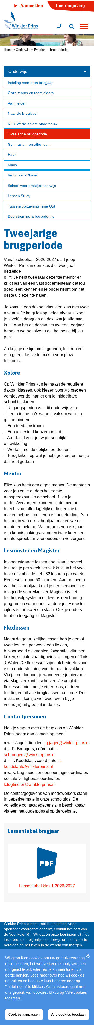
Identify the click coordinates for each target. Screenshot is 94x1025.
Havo (12, 154)
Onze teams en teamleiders (31, 93)
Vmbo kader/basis (23, 175)
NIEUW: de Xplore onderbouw (32, 124)
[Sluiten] (87, 955)
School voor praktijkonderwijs (32, 186)
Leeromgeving (70, 5)
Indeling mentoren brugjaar (30, 83)
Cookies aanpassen (24, 1014)
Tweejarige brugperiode (27, 134)
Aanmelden (17, 103)
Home (8, 50)
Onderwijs (23, 50)
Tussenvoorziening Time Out (31, 206)
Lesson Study (19, 196)
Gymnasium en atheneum (29, 144)
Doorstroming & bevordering (31, 216)
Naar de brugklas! (22, 113)
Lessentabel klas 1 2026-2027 (47, 886)
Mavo (12, 165)
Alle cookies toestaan (68, 1014)
